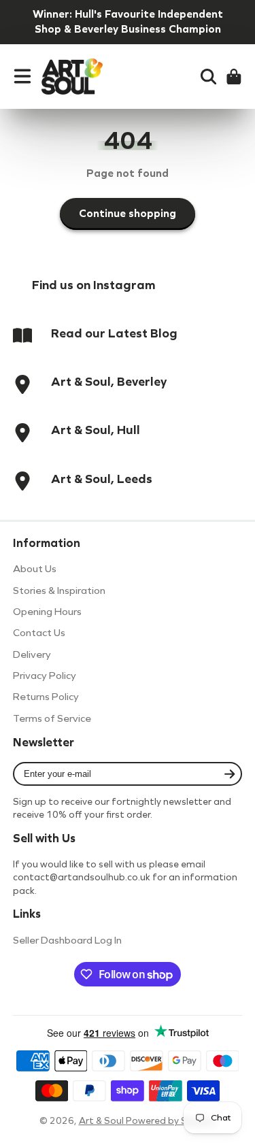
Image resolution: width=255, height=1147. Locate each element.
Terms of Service (52, 718)
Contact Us (39, 633)
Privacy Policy (44, 675)
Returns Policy (46, 697)
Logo (72, 77)
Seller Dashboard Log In (67, 940)
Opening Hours (47, 611)
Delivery (32, 654)
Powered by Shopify (171, 1121)
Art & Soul (102, 1121)
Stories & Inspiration (59, 590)
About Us (34, 569)
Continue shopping (127, 213)
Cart (234, 77)
